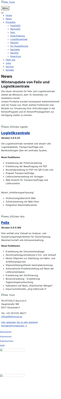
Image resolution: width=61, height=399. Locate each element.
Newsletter (6, 331)
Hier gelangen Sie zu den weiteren (19, 322)
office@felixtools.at (11, 316)
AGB (2, 345)
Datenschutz (6, 341)
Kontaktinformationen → (14, 325)
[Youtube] (12, 386)
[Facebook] (12, 360)
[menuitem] (9, 15)
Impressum (6, 336)
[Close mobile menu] (2, 12)
